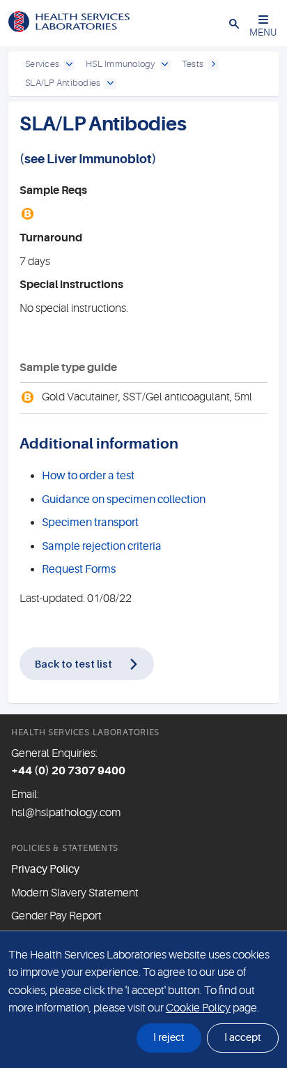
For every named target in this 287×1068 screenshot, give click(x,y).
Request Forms (79, 569)
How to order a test (88, 475)
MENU (263, 32)
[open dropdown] (69, 64)
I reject (169, 1038)
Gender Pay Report (56, 916)
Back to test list (73, 663)
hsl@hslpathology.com (66, 812)
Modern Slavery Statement (75, 893)
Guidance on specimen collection (123, 499)
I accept (242, 1038)
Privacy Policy (45, 869)
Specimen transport (90, 522)
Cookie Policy (198, 1008)
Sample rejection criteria (102, 546)
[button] (234, 23)
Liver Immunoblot (99, 159)
